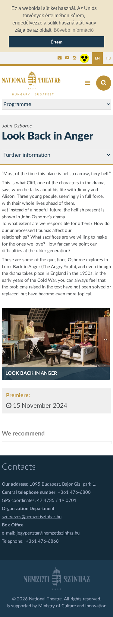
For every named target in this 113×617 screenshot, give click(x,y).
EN (97, 58)
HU (108, 58)
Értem (56, 42)
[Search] (103, 83)
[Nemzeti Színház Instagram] (75, 58)
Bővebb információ (74, 30)
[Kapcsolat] (60, 58)
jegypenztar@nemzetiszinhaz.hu (48, 533)
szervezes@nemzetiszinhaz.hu (31, 517)
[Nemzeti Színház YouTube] (67, 58)
